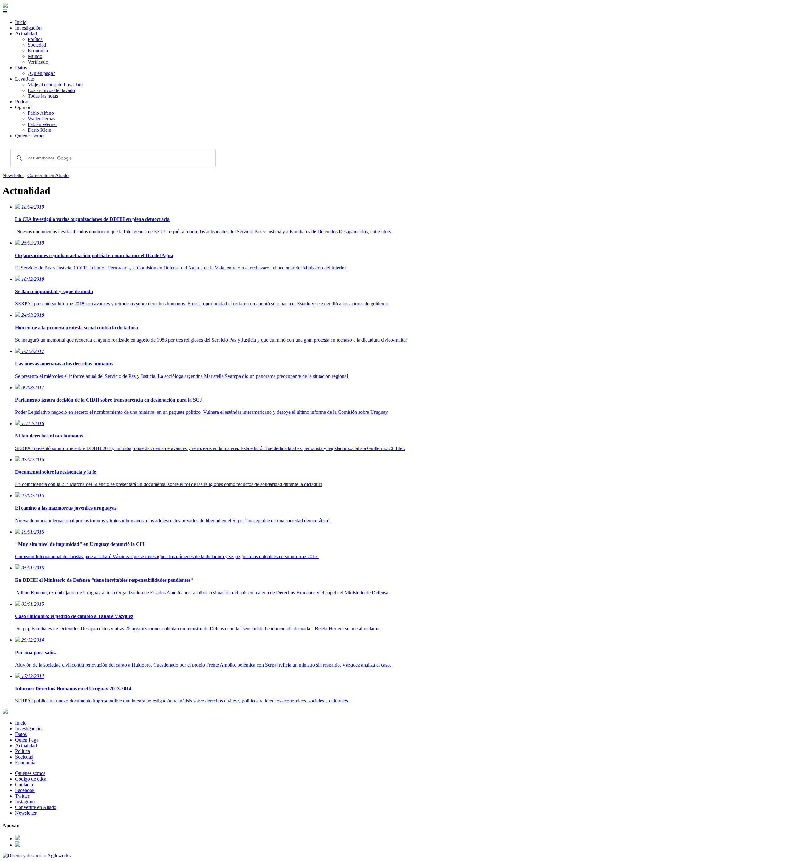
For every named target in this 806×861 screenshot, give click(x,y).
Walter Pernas (41, 118)
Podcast (23, 101)
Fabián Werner (42, 124)
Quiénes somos (30, 135)
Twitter (22, 796)
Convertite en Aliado (48, 175)
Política (35, 39)
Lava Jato (24, 79)
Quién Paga (26, 740)
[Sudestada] (5, 6)
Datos (21, 67)
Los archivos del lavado (51, 90)
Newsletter (13, 175)
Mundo (35, 56)
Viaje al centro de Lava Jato (55, 84)
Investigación (28, 28)
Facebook (25, 790)
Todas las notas (43, 96)
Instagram (25, 801)
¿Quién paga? (41, 73)
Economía (38, 50)
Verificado (38, 62)
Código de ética (30, 779)
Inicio (20, 22)
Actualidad (26, 33)
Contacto (24, 784)
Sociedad (37, 45)
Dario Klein (39, 130)
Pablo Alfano (41, 113)
